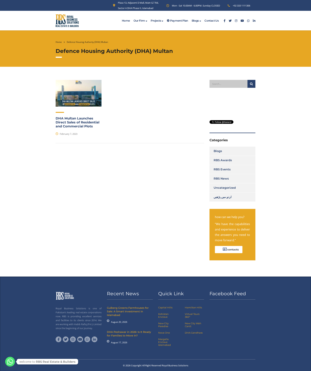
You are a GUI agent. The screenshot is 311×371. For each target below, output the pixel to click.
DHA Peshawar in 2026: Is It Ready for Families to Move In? (129, 333)
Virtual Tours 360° (192, 315)
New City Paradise (163, 325)
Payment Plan (178, 20)
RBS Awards (223, 160)
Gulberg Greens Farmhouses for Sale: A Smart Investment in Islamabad (128, 311)
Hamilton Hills (193, 307)
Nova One (164, 332)
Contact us (211, 20)
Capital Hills (165, 307)
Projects (156, 20)
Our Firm (140, 20)
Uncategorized (225, 187)
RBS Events (222, 169)
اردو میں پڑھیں (222, 197)
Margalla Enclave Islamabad (164, 342)
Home (126, 20)
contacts (233, 249)
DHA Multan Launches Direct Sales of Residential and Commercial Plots (77, 122)
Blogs (195, 20)
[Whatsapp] (10, 362)
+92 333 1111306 (241, 5)
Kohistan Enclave (163, 315)
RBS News (221, 178)
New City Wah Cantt (193, 325)
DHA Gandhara (194, 332)
